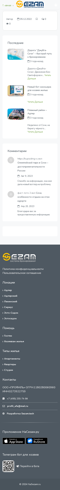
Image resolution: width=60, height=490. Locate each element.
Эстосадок (10, 318)
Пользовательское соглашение (21, 273)
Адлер (8, 290)
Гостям (8, 335)
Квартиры (10, 364)
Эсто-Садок (11, 312)
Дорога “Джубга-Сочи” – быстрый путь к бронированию (40, 54)
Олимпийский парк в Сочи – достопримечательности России (33, 166)
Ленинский (10, 301)
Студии (8, 370)
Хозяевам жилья (14, 341)
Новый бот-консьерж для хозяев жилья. (39, 88)
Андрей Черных (36, 65)
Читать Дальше (35, 101)
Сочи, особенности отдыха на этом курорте (34, 197)
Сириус (8, 307)
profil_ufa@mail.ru (17, 406)
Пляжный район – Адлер (37, 112)
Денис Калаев (35, 121)
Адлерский (10, 295)
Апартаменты (12, 358)
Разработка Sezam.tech (20, 413)
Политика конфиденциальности (23, 269)
